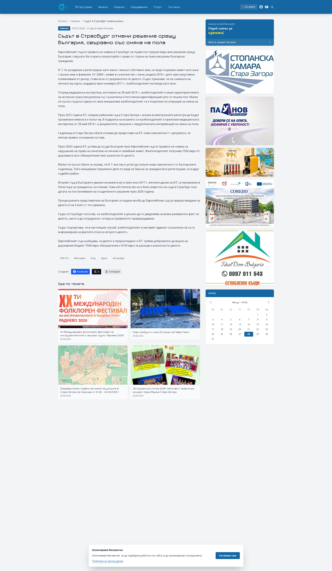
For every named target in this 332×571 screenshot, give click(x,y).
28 (248, 334)
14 (248, 324)
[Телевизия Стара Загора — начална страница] (63, 7)
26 (231, 334)
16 (266, 324)
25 (222, 334)
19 (231, 329)
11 (222, 324)
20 (240, 329)
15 (257, 324)
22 (257, 329)
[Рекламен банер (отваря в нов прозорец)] (240, 72)
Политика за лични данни (107, 561)
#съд (93, 258)
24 (213, 334)
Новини (119, 6)
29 (257, 334)
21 (248, 329)
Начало (103, 6)
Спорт (158, 6)
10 (213, 324)
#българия (79, 258)
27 (240, 334)
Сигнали (174, 6)
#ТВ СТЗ (64, 258)
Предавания (139, 6)
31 (213, 338)
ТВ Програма (83, 6)
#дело (104, 258)
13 (240, 324)
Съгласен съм (227, 555)
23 (266, 329)
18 (222, 329)
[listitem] (248, 7)
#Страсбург (118, 258)
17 (213, 329)
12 (231, 324)
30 (266, 334)
